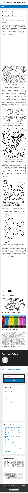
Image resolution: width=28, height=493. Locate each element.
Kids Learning (8, 402)
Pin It (3, 291)
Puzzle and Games (10, 410)
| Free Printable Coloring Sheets (12, 369)
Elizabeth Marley (7, 20)
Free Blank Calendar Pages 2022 (13, 446)
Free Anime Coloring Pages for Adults (14, 444)
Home (5, 11)
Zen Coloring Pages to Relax (12, 442)
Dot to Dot (8, 398)
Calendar (7, 394)
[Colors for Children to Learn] (14, 321)
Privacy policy (15, 489)
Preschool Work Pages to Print (12, 430)
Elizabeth (11, 357)
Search (13, 380)
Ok (10, 489)
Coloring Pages (11, 11)
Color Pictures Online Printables (13, 440)
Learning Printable (14, 2)
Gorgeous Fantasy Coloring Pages (11, 346)
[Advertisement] (14, 50)
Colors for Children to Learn (10, 329)
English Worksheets (10, 400)
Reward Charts (8, 412)
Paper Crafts (8, 406)
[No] (26, 488)
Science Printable (9, 414)
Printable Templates (10, 408)
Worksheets (8, 416)
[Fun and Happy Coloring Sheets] (14, 304)
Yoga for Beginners (10, 418)
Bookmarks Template (10, 392)
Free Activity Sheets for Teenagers (13, 448)
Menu (2, 6)
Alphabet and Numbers (11, 390)
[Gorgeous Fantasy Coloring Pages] (14, 338)
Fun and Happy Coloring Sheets (11, 312)
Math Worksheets (9, 404)
